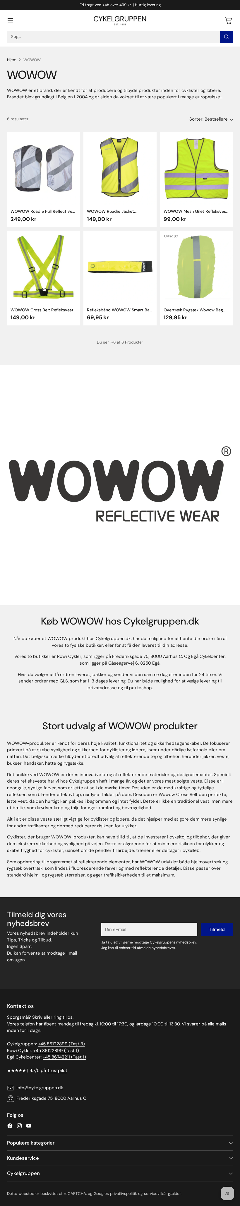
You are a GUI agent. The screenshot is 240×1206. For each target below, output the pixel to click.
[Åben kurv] (228, 20)
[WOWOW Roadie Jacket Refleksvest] (119, 168)
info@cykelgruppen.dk (39, 1088)
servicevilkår (155, 1193)
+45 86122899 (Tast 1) (56, 1051)
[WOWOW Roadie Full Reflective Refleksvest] (43, 168)
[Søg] (226, 37)
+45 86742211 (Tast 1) (64, 1057)
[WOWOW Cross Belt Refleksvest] (43, 267)
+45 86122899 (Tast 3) (61, 1044)
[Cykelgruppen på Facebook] (9, 1126)
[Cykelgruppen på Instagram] (19, 1126)
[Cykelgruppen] (120, 20)
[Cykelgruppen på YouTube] (28, 1126)
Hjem (11, 59)
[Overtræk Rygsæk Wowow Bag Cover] (196, 267)
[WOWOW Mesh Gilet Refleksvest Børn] (196, 168)
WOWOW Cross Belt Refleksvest (42, 310)
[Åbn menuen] (10, 20)
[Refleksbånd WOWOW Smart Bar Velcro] (119, 267)
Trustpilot (57, 1070)
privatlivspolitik (123, 1193)
